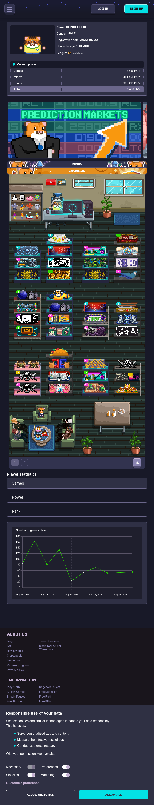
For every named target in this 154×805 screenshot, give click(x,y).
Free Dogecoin (48, 691)
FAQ (9, 646)
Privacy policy (15, 670)
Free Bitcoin (14, 701)
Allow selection (40, 794)
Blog (10, 641)
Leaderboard (15, 660)
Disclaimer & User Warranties (50, 647)
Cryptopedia (14, 655)
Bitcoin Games (16, 691)
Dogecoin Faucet (49, 687)
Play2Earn (13, 687)
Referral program (18, 665)
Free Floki (45, 696)
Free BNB (45, 701)
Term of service (49, 641)
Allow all (113, 794)
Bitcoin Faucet (16, 696)
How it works (15, 650)
